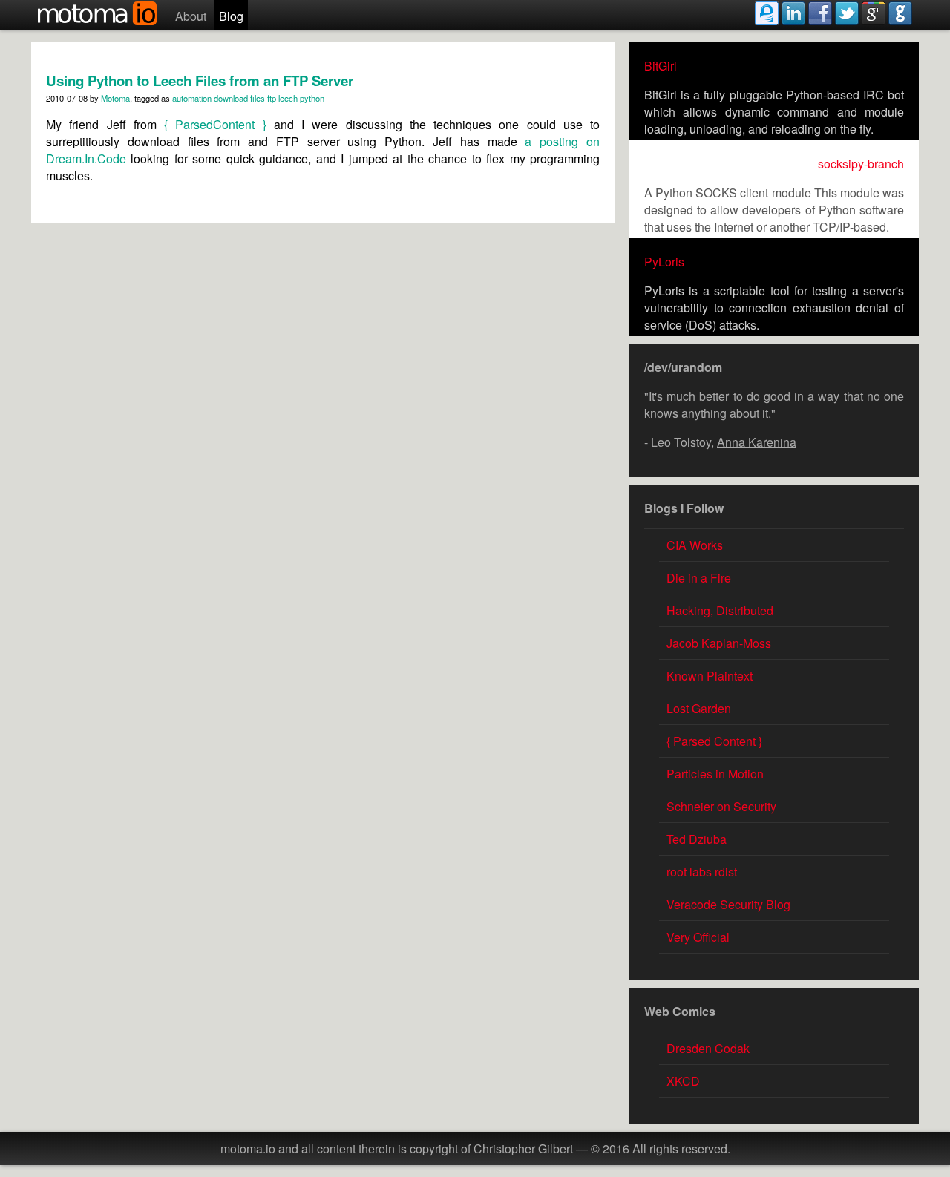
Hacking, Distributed (719, 610)
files (257, 98)
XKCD (683, 1080)
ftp (271, 98)
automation (192, 98)
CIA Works (694, 545)
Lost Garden (698, 708)
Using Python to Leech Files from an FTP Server (199, 81)
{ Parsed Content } (714, 741)
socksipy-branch (861, 163)
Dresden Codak (708, 1048)
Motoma (115, 98)
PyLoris (664, 261)
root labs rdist (701, 871)
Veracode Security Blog (728, 904)
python (312, 98)
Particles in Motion (715, 773)
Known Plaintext (709, 675)
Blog (231, 15)
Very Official (698, 936)
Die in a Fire (698, 577)
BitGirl (660, 65)
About (190, 15)
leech (288, 98)
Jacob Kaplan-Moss (718, 643)
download (231, 98)
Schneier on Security (721, 806)
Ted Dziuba (696, 838)
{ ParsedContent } (215, 124)
